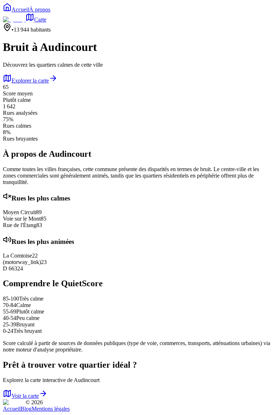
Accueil (11, 409)
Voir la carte (25, 396)
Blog (26, 409)
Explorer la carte (30, 80)
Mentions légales (51, 409)
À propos (39, 9)
